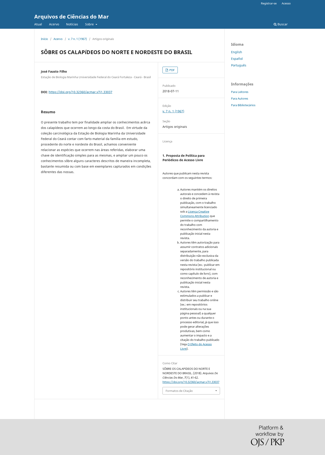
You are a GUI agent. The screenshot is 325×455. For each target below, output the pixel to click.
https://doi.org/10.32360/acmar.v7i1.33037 (80, 92)
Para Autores (239, 98)
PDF (172, 70)
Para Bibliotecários (243, 105)
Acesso (286, 3)
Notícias (72, 24)
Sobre (90, 24)
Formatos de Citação (179, 391)
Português (238, 65)
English (236, 52)
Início (44, 39)
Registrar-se (269, 3)
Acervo (54, 24)
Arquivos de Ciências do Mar (71, 16)
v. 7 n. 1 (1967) (77, 39)
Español (237, 59)
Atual (38, 24)
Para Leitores (239, 92)
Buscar (282, 24)
